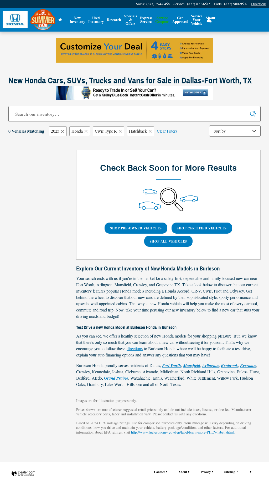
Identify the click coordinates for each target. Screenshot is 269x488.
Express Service (146, 19)
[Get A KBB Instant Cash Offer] (134, 93)
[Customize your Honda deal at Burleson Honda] (134, 50)
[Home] (15, 19)
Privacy (206, 471)
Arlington (210, 365)
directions (135, 348)
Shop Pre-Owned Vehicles (136, 228)
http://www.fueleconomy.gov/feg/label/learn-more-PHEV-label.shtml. (183, 432)
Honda (77, 131)
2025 (55, 131)
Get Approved (180, 19)
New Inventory (77, 19)
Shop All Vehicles (168, 241)
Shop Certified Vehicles (202, 228)
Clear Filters (167, 131)
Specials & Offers (130, 19)
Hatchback (138, 131)
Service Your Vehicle (196, 19)
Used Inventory (96, 19)
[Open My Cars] (207, 19)
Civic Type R (106, 131)
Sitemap (229, 471)
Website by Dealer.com (23, 473)
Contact (159, 471)
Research (114, 19)
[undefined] (134, 50)
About (182, 471)
